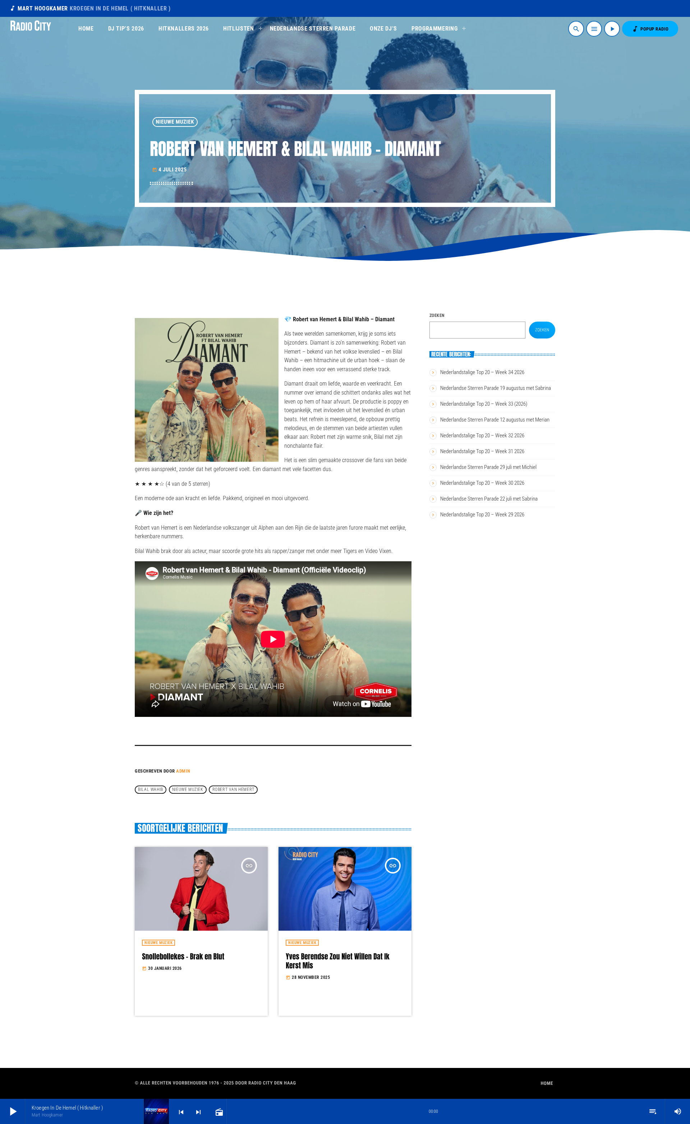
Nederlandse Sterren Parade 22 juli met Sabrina (489, 499)
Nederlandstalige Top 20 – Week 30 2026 (482, 483)
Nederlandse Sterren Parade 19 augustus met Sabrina (495, 388)
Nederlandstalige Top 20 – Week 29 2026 (482, 514)
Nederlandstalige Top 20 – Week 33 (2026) (483, 404)
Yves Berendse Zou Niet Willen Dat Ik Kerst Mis (337, 961)
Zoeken (437, 315)
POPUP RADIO (650, 29)
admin (183, 771)
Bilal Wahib (150, 789)
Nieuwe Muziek (175, 122)
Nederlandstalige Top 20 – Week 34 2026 (482, 372)
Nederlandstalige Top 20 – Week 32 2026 (482, 435)
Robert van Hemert (233, 789)
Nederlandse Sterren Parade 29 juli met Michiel (488, 467)
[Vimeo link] (30, 28)
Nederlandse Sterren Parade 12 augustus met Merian (494, 419)
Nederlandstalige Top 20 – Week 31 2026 (482, 451)
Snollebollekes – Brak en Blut (183, 956)
